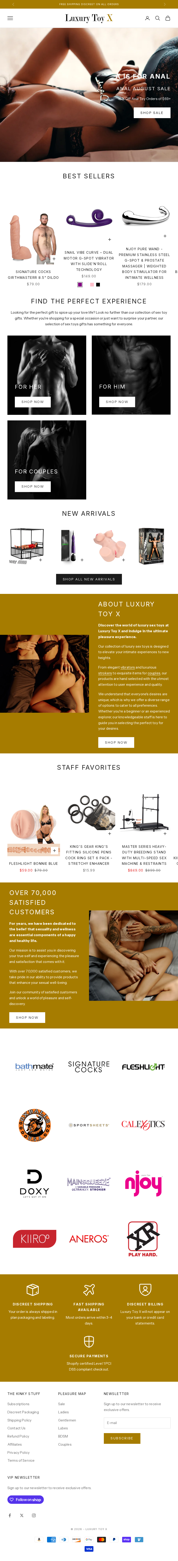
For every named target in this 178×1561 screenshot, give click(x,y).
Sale (61, 1404)
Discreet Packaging (23, 1412)
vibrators (128, 667)
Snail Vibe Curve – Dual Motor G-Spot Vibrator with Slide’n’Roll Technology (89, 260)
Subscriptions (18, 1404)
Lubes (63, 1428)
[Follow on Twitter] (21, 1515)
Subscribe (122, 1438)
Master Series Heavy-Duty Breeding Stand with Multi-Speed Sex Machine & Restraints (144, 855)
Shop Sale (152, 113)
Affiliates (14, 1444)
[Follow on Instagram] (34, 1515)
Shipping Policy (19, 1420)
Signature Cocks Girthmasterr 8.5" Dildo (33, 274)
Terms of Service (21, 1460)
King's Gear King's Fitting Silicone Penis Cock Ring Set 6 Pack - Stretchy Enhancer (89, 855)
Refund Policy (18, 1436)
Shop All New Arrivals (89, 579)
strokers (105, 673)
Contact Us (16, 1428)
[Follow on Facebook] (9, 1515)
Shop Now (33, 402)
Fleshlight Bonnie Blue (33, 863)
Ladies (63, 1412)
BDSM (63, 1436)
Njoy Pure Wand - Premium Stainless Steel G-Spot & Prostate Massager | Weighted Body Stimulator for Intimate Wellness (144, 263)
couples (154, 673)
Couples (65, 1444)
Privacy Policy (18, 1452)
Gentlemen (67, 1420)
